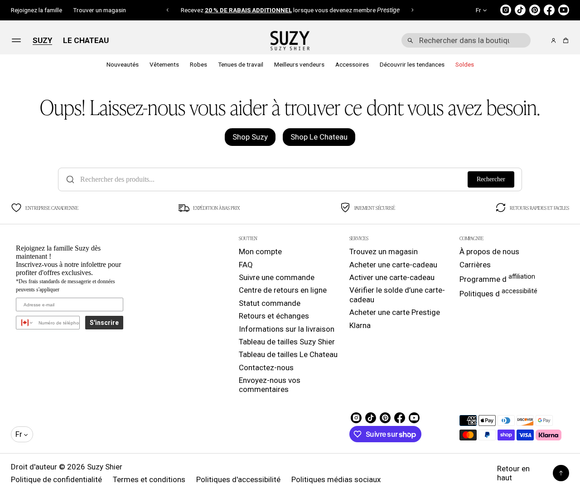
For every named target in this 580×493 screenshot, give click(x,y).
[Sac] (564, 40)
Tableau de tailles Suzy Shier (287, 341)
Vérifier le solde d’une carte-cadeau (397, 294)
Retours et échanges (274, 315)
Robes (198, 64)
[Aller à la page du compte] (553, 40)
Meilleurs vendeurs (299, 64)
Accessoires (352, 64)
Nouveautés (122, 64)
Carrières (475, 264)
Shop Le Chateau (319, 136)
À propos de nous (489, 251)
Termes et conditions (149, 479)
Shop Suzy (250, 136)
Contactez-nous (266, 367)
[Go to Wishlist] (541, 41)
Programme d (497, 278)
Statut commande (269, 303)
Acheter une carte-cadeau (393, 264)
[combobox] (466, 40)
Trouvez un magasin (383, 251)
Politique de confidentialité (56, 479)
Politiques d (498, 292)
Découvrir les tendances (412, 64)
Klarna (360, 325)
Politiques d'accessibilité (238, 479)
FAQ (246, 264)
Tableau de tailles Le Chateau (288, 354)
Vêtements (164, 64)
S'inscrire (104, 322)
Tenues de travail (240, 64)
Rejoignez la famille (36, 10)
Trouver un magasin (99, 10)
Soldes (464, 64)
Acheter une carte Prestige (394, 312)
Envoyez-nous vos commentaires (269, 385)
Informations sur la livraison (286, 329)
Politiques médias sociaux (336, 479)
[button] (168, 10)
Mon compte (260, 251)
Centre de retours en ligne (283, 290)
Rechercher (491, 179)
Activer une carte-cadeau (392, 277)
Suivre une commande (276, 277)
